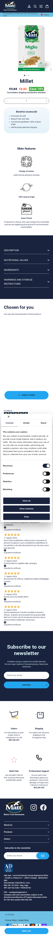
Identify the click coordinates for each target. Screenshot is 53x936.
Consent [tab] (9, 423)
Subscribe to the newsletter (18, 848)
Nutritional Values (16, 260)
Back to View (28, 395)
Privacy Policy (11, 920)
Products (8, 832)
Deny (26, 517)
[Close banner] (9, 416)
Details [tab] (26, 423)
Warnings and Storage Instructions (18, 281)
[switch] (46, 474)
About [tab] (43, 423)
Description (11, 250)
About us (8, 825)
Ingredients (11, 270)
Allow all (26, 501)
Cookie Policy (23, 920)
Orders (7, 839)
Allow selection (26, 509)
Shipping (22, 93)
